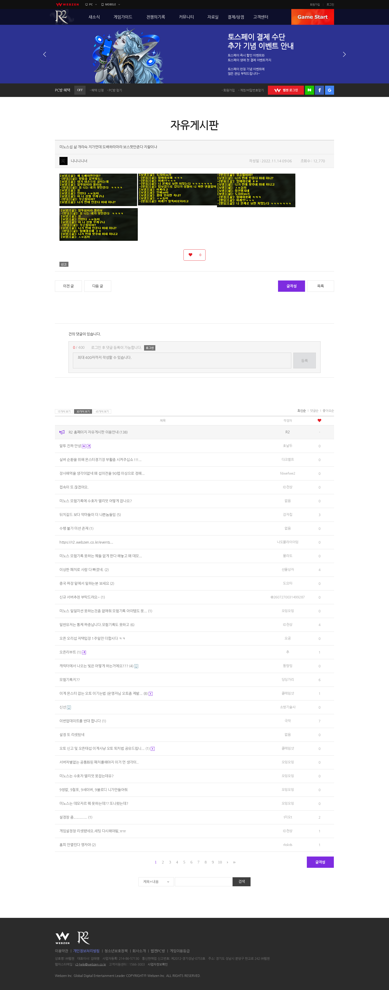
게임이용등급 (180, 951)
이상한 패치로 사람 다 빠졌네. (84, 569)
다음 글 (97, 286)
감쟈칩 (287, 514)
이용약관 (61, 951)
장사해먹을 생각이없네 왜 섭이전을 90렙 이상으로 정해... (102, 473)
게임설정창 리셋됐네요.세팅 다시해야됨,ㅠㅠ (92, 831)
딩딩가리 (288, 679)
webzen (67, 4)
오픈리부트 (70, 652)
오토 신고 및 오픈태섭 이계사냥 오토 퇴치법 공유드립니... (104, 748)
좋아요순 (328, 410)
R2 (62, 17)
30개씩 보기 (83, 411)
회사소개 (139, 951)
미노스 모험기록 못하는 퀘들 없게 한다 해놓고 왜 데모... (100, 556)
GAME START (312, 17)
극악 (288, 721)
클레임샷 (288, 693)
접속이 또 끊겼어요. (74, 487)
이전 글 (68, 286)
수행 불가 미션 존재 (76, 528)
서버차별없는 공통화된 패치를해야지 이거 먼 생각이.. (98, 762)
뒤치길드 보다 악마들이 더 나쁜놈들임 (90, 514)
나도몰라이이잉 (288, 542)
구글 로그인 (329, 90)
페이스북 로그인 (319, 90)
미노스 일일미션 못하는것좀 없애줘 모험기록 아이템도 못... (105, 611)
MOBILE (110, 4)
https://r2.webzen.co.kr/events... (86, 542)
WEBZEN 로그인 (286, 90)
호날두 (287, 446)
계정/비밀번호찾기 (252, 90)
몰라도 (287, 556)
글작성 (291, 286)
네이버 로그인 (309, 90)
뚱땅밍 (287, 666)
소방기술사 (288, 707)
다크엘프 (288, 459)
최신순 (301, 410)
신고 (63, 264)
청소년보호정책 (116, 951)
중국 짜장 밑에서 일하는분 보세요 (86, 583)
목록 (320, 286)
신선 (63, 707)
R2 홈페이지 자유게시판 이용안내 (98, 432)
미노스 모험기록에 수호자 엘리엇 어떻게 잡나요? (95, 501)
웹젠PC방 (158, 951)
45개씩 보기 (102, 411)
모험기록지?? (69, 680)
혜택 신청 (97, 90)
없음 (288, 501)
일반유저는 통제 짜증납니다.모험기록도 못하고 (96, 624)
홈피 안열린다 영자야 (77, 845)
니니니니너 (79, 161)
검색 (241, 881)
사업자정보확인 (158, 964)
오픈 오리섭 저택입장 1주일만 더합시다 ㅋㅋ (92, 638)
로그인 (330, 4)
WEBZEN (62, 937)
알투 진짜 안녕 (70, 446)
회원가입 (315, 4)
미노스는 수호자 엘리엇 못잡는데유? (86, 776)
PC (91, 4)
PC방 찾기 (115, 90)
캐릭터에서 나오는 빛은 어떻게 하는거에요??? (96, 666)
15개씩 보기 (64, 411)
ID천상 (287, 487)
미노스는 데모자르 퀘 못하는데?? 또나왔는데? (93, 803)
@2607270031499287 (288, 597)
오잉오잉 (288, 611)
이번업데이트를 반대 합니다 (82, 721)
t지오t (288, 817)
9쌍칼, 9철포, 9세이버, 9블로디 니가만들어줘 (93, 790)
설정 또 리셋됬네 (71, 735)
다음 (344, 54)
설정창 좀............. (75, 817)
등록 (304, 360)
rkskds (287, 844)
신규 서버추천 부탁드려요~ (82, 597)
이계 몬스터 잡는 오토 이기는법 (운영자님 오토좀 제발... (103, 693)
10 (220, 862)
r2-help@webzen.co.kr (90, 964)
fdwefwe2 (287, 473)
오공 (288, 638)
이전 (44, 54)
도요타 (287, 583)
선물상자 (288, 569)
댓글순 (314, 410)
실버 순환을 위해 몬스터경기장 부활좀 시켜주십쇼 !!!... (100, 459)
